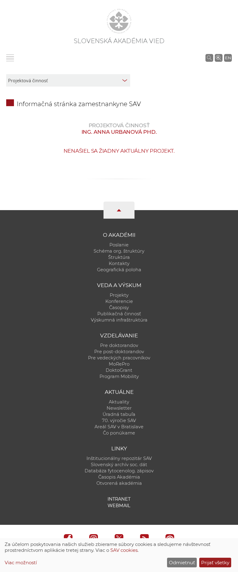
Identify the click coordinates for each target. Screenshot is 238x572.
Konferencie (119, 301)
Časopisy (119, 307)
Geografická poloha (119, 269)
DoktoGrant (119, 370)
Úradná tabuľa (119, 414)
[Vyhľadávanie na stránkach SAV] (209, 57)
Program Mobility (119, 376)
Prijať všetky (215, 562)
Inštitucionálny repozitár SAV (119, 458)
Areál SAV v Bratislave (119, 427)
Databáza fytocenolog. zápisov (119, 471)
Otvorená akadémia (119, 483)
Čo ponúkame (119, 433)
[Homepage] (119, 21)
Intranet (119, 499)
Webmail (119, 505)
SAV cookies (124, 550)
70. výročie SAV (119, 420)
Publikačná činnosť (119, 314)
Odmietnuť (182, 562)
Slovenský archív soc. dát (119, 464)
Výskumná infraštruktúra (119, 320)
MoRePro (119, 364)
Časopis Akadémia (119, 477)
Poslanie (119, 245)
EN (228, 57)
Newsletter (119, 408)
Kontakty (119, 263)
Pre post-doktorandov (119, 351)
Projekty (119, 295)
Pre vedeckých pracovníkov (119, 358)
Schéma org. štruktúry (119, 251)
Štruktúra (119, 257)
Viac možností (21, 562)
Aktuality (119, 402)
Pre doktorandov (119, 345)
